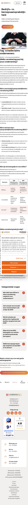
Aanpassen (13, 267)
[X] (12, 413)
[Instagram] (19, 413)
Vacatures (14, 494)
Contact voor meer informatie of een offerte (14, 372)
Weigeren (14, 271)
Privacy (14, 483)
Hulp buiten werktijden (14, 496)
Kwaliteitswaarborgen (14, 487)
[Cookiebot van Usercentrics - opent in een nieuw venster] (19, 232)
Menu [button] (24, 4)
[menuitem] (8, 413)
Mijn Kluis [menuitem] (18, 3)
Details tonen (19, 258)
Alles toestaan (14, 263)
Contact (14, 481)
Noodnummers (14, 489)
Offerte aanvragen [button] (7, 26)
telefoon (21, 277)
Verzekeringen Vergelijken (14, 498)
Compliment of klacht (14, 491)
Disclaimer (14, 485)
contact (13, 365)
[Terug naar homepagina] (6, 3)
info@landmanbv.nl (14, 405)
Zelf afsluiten (14, 492)
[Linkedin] (16, 413)
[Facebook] (8, 413)
